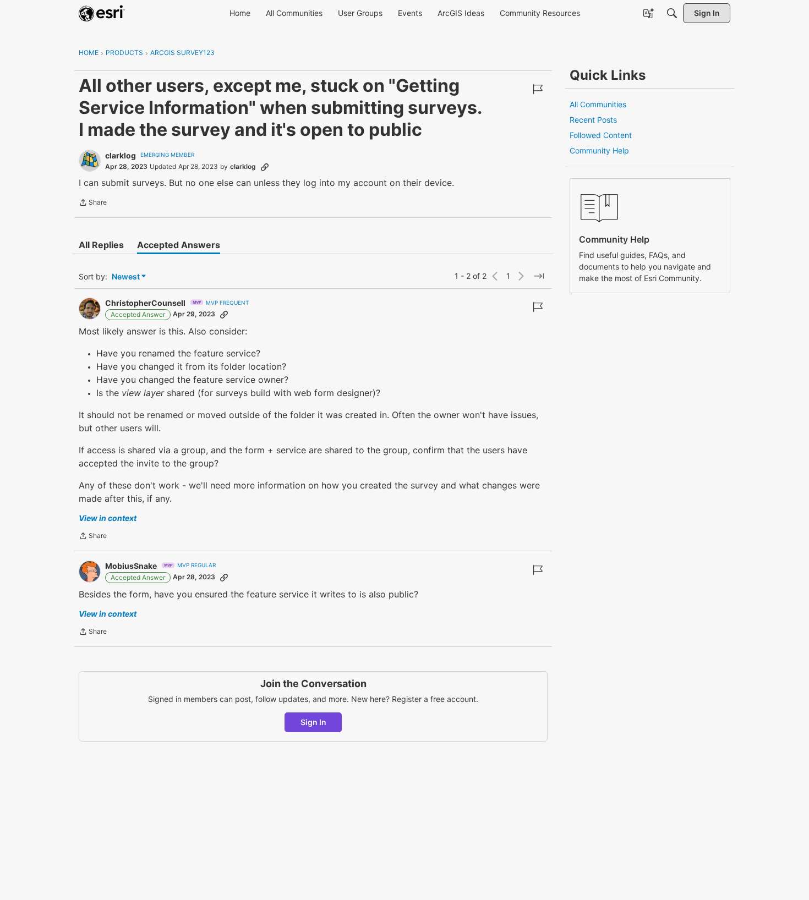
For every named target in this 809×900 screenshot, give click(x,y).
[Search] (672, 13)
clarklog (120, 155)
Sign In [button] (313, 722)
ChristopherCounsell (145, 303)
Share (93, 203)
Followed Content (601, 135)
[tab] (101, 244)
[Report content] (538, 89)
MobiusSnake (131, 565)
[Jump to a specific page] (539, 276)
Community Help (599, 150)
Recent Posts (593, 119)
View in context (107, 518)
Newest (126, 277)
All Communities (598, 104)
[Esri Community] (102, 13)
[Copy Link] (264, 167)
